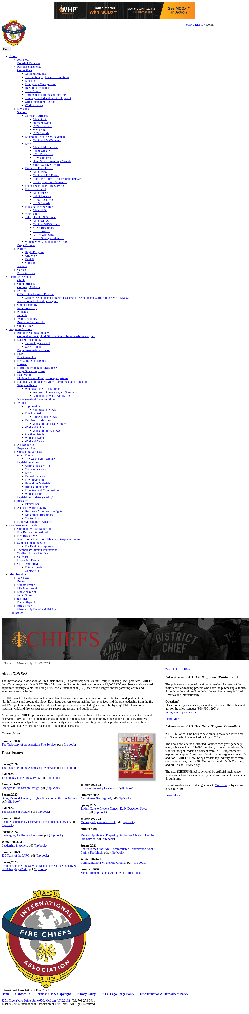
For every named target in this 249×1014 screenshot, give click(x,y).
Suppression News (44, 409)
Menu (6, 49)
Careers (21, 269)
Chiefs (21, 280)
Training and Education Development (48, 98)
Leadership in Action (14, 845)
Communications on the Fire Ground (103, 862)
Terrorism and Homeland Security (46, 94)
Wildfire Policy (34, 105)
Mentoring (39, 129)
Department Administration (33, 350)
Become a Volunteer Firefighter (44, 511)
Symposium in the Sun (31, 542)
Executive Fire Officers (39, 168)
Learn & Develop (20, 276)
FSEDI (21, 290)
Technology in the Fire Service (20, 777)
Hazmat (22, 364)
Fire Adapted (33, 413)
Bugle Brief (24, 605)
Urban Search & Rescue (40, 101)
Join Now (23, 59)
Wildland (22, 402)
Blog (187, 669)
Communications (35, 73)
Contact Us (32, 518)
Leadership (24, 374)
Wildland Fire (33, 493)
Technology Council (37, 343)
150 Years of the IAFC (15, 855)
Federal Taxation (35, 476)
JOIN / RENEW (196, 24)
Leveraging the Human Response (22, 835)
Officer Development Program (35, 294)
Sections (22, 112)
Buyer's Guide (26, 448)
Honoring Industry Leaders (97, 788)
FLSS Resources (43, 199)
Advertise (31, 255)
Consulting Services (29, 451)
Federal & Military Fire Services (44, 185)
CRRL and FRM (27, 563)
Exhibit (29, 259)
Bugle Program (34, 252)
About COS (40, 119)
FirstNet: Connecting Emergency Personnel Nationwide (36, 821)
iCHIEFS (23, 598)
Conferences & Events (23, 525)
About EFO (40, 171)
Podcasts (22, 311)
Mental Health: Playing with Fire (101, 872)
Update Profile (26, 584)
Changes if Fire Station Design (20, 788)
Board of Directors (28, 63)
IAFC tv (22, 315)
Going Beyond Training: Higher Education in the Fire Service (39, 798)
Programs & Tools (20, 329)
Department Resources (39, 514)
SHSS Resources (43, 227)
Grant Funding (26, 455)
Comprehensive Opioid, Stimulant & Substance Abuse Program (56, 336)
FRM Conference (43, 157)
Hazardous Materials (37, 87)
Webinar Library (27, 318)
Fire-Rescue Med (27, 535)
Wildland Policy (35, 427)
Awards (22, 266)
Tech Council (33, 91)
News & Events (42, 122)
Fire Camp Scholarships (31, 360)
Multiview (221, 785)
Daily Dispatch (26, 602)
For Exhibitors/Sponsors (40, 546)
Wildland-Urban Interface (32, 553)
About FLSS (40, 192)
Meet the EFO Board (46, 175)
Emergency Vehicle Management (45, 136)
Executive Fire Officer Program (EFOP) (57, 178)
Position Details (34, 434)
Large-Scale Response (31, 371)
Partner (21, 248)
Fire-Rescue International (32, 532)
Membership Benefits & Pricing (36, 609)
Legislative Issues (28, 462)
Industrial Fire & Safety (39, 206)
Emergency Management (40, 84)
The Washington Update (40, 458)
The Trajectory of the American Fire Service (29, 744)
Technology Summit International (37, 549)
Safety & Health (27, 385)
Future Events (33, 567)
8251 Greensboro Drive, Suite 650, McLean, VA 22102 (36, 1000)
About (13, 56)
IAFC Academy (27, 308)
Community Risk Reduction (34, 528)
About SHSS (41, 220)
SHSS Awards (41, 231)
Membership (17, 574)
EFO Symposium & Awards (50, 182)
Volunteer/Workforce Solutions (36, 399)
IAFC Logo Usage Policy (117, 994)
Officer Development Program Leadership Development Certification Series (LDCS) (77, 297)
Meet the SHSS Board (46, 224)
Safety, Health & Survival (40, 217)
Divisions (23, 108)
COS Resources (42, 126)
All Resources (25, 444)
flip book (69, 744)
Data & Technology (29, 339)
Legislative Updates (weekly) (35, 497)
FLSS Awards (41, 203)
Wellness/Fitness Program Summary (55, 392)
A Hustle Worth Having (31, 507)
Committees (24, 70)
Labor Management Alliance (34, 521)
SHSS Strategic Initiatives (48, 238)
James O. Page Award (46, 164)
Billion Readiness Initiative (33, 332)
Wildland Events (35, 437)
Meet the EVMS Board (47, 140)
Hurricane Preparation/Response (37, 367)
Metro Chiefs (33, 213)
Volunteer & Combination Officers (46, 241)
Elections (30, 80)
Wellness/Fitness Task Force (42, 388)
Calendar (22, 556)
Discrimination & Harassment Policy (164, 994)
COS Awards (41, 133)
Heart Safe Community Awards (52, 161)
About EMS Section (45, 147)
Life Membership (27, 588)
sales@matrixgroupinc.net (181, 712)
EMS (28, 143)
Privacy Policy (86, 994)
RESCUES (32, 504)
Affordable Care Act (37, 465)
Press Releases (26, 273)
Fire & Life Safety (36, 189)
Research (22, 500)
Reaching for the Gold (31, 322)
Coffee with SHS (43, 234)
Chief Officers (26, 283)
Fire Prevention (26, 357)
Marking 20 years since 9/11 (98, 822)
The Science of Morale (16, 811)
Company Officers (36, 115)
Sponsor (30, 262)
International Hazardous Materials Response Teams (48, 539)
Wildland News (34, 441)
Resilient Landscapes (38, 420)
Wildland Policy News (46, 430)
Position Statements (29, 66)
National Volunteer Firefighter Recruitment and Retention (52, 381)
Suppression (32, 406)
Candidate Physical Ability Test (52, 395)
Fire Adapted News (45, 416)
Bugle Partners (26, 245)
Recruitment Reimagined (96, 798)
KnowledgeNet (26, 591)
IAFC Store (24, 595)
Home (7, 663)
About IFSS (40, 210)
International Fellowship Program (37, 301)
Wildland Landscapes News (50, 423)
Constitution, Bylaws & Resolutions (47, 77)
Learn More (172, 718)
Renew (21, 581)
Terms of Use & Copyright (53, 994)
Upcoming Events (28, 560)
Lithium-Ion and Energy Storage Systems (42, 378)
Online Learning (27, 304)
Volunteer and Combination (42, 490)
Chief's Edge (25, 325)
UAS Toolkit (33, 346)
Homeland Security (37, 486)
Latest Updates (42, 150)
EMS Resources (43, 154)
